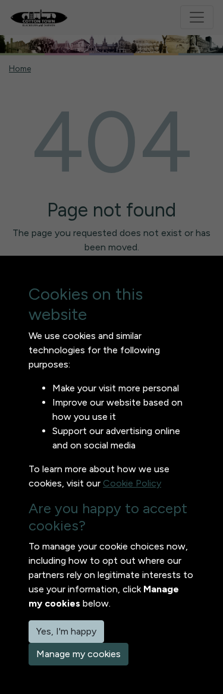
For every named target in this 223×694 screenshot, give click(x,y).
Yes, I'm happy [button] (66, 631)
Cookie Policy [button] (132, 483)
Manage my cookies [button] (78, 654)
